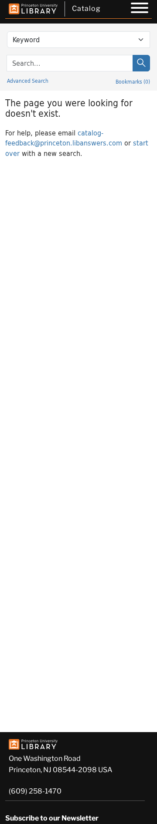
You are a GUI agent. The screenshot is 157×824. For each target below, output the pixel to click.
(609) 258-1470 (35, 791)
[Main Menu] (139, 9)
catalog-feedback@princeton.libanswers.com (63, 137)
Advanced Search (27, 80)
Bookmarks (133, 81)
